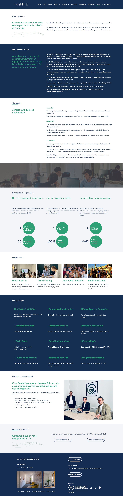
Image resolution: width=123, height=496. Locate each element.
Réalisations (74, 4)
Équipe (50, 4)
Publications (91, 4)
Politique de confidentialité (38, 491)
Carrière (98, 4)
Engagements (82, 4)
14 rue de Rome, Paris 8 (25, 468)
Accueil (39, 4)
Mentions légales (50, 491)
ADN (44, 4)
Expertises (64, 4)
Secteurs (56, 4)
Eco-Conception (106, 4)
